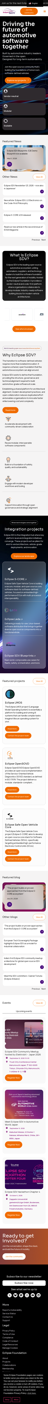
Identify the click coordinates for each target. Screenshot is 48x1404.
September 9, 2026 (17, 1128)
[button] (45, 11)
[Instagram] (27, 1295)
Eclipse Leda (12, 619)
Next (43, 239)
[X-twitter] (10, 1295)
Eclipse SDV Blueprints (19, 655)
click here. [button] (31, 1393)
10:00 (27, 1058)
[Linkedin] (38, 1295)
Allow (16, 1400)
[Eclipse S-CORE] (25, 579)
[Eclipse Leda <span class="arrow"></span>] (21, 619)
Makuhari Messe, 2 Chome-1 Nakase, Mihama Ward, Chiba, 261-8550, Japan (24, 1135)
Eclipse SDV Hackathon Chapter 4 (22, 1191)
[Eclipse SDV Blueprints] (34, 656)
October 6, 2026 (16, 1195)
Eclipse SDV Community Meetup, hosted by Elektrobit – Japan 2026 (23, 1053)
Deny (7, 1400)
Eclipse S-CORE (14, 579)
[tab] (24, 1011)
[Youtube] (33, 1295)
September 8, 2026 (17, 1058)
